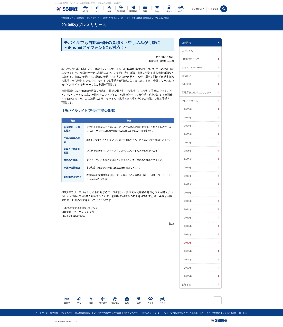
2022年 (188, 142)
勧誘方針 (54, 312)
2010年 (188, 242)
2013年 (188, 217)
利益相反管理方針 (131, 312)
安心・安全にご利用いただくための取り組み (184, 312)
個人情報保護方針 (83, 312)
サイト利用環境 (229, 312)
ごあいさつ (187, 50)
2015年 (188, 200)
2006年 (188, 276)
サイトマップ (42, 312)
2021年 (188, 150)
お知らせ (186, 284)
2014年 (188, 209)
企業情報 (80, 17)
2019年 (188, 167)
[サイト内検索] (223, 9)
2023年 (188, 134)
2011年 (188, 234)
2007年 (188, 267)
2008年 (188, 259)
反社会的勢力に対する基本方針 (107, 312)
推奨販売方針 (67, 312)
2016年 (188, 192)
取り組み (186, 75)
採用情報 (186, 84)
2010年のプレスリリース (113, 17)
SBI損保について (190, 59)
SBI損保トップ (67, 17)
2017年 (188, 184)
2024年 (188, 125)
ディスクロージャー (192, 67)
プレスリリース (93, 17)
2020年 (188, 159)
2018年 (188, 175)
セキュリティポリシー (152, 312)
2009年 (188, 251)
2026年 (188, 109)
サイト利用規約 (213, 312)
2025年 (188, 117)
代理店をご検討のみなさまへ (197, 92)
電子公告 (243, 312)
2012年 (188, 225)
